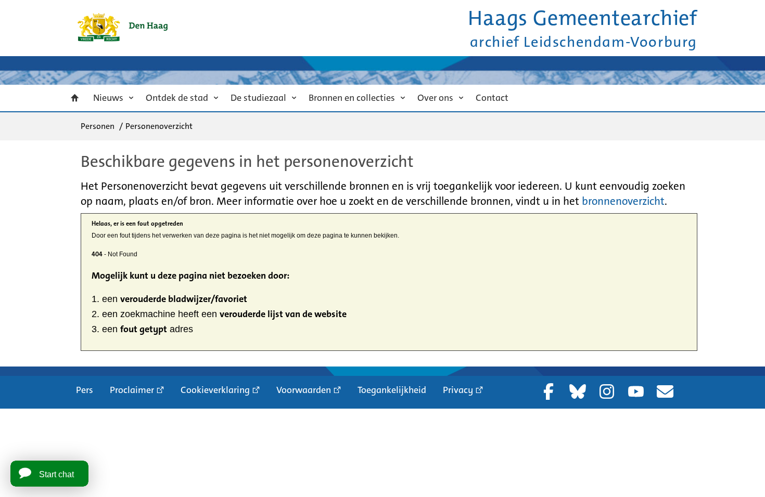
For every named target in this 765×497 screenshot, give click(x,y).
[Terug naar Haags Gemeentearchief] (122, 27)
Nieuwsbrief (665, 391)
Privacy (458, 390)
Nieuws (108, 97)
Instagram (606, 391)
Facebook (548, 391)
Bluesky (577, 391)
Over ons (435, 97)
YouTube (636, 391)
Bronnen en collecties (352, 97)
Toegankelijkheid (392, 390)
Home (75, 98)
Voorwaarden (303, 390)
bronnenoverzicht (623, 201)
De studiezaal (258, 97)
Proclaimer (132, 390)
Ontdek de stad (177, 97)
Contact (492, 97)
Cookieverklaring (215, 390)
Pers (84, 390)
